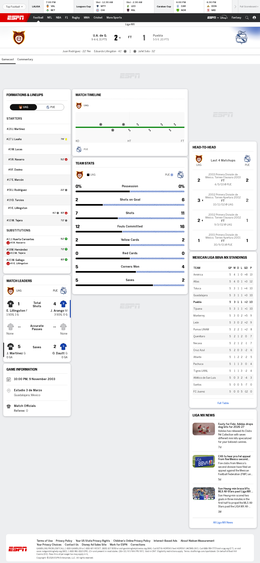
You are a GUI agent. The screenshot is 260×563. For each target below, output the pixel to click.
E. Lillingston (19, 208)
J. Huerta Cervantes (22, 239)
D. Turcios (18, 200)
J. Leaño (17, 139)
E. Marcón (18, 179)
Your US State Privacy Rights (93, 540)
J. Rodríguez (19, 190)
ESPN (15, 17)
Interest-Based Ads (165, 540)
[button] (247, 17)
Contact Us (72, 544)
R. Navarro (18, 159)
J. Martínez (18, 129)
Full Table (223, 403)
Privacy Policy (64, 540)
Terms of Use (45, 540)
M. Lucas (17, 149)
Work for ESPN (118, 544)
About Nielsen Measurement (197, 540)
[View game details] (223, 180)
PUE (86, 149)
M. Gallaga (18, 260)
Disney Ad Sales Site (94, 544)
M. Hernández (19, 249)
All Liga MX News (223, 522)
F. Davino (17, 169)
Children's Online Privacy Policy (132, 540)
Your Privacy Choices (49, 544)
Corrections (138, 544)
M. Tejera (17, 220)
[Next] (235, 6)
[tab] (23, 107)
